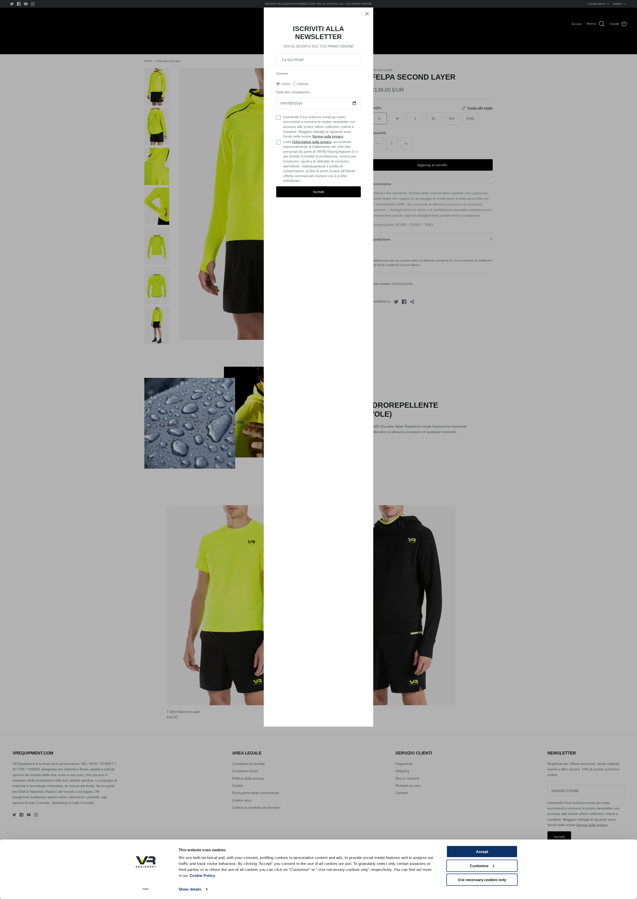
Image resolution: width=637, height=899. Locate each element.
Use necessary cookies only (482, 880)
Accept (482, 851)
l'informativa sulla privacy (311, 142)
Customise (479, 865)
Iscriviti (318, 192)
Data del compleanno (293, 92)
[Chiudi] (367, 13)
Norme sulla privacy (327, 136)
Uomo (286, 84)
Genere (282, 73)
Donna (303, 84)
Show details (190, 889)
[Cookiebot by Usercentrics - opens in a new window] (145, 889)
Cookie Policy (202, 875)
